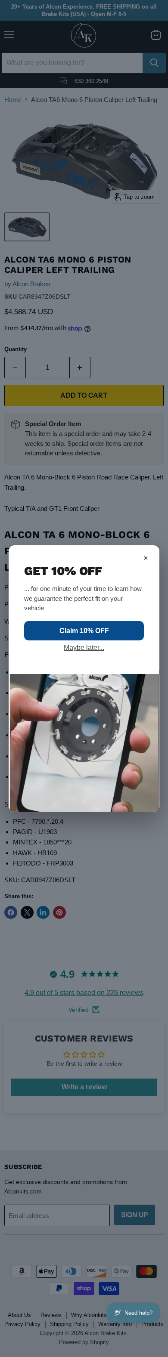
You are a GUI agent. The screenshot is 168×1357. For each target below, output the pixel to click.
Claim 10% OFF (84, 630)
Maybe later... (84, 647)
